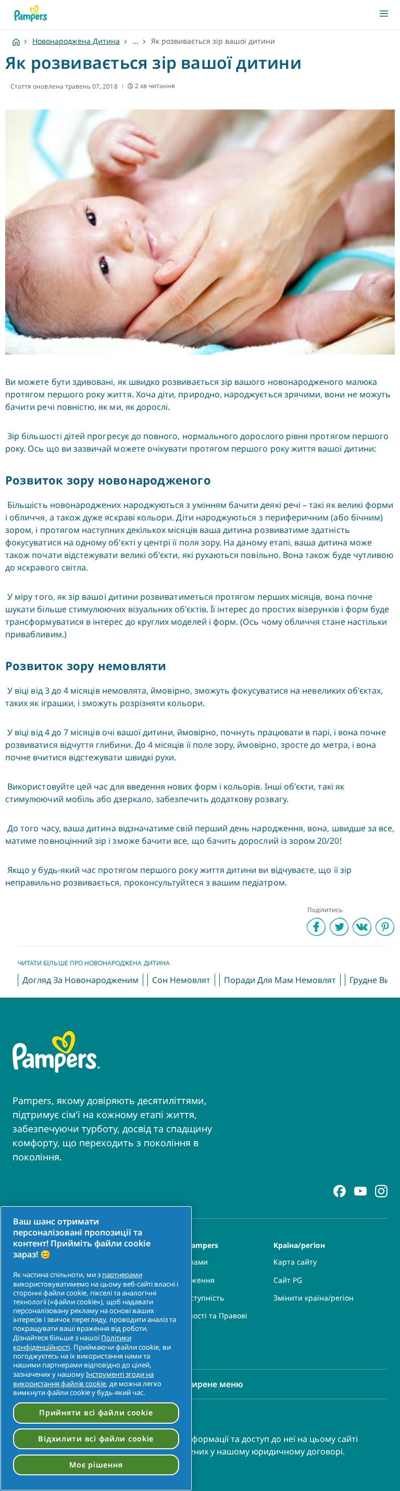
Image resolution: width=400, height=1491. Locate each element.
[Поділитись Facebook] (316, 926)
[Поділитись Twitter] (339, 926)
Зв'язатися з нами (175, 1262)
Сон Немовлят (181, 980)
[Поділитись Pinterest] (384, 926)
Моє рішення (95, 1465)
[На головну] (30, 13)
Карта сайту (295, 1262)
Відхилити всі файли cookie (96, 1439)
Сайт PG (287, 1280)
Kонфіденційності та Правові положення (195, 1320)
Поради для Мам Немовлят (280, 980)
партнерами (122, 1274)
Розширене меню (206, 1384)
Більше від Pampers (180, 1244)
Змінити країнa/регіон (313, 1298)
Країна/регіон (299, 1244)
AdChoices (161, 1343)
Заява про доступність (183, 1298)
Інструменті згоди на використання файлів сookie (83, 1378)
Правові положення (179, 1280)
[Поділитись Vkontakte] (362, 926)
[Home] (16, 41)
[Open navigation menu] (383, 13)
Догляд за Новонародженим (80, 980)
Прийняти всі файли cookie (96, 1412)
